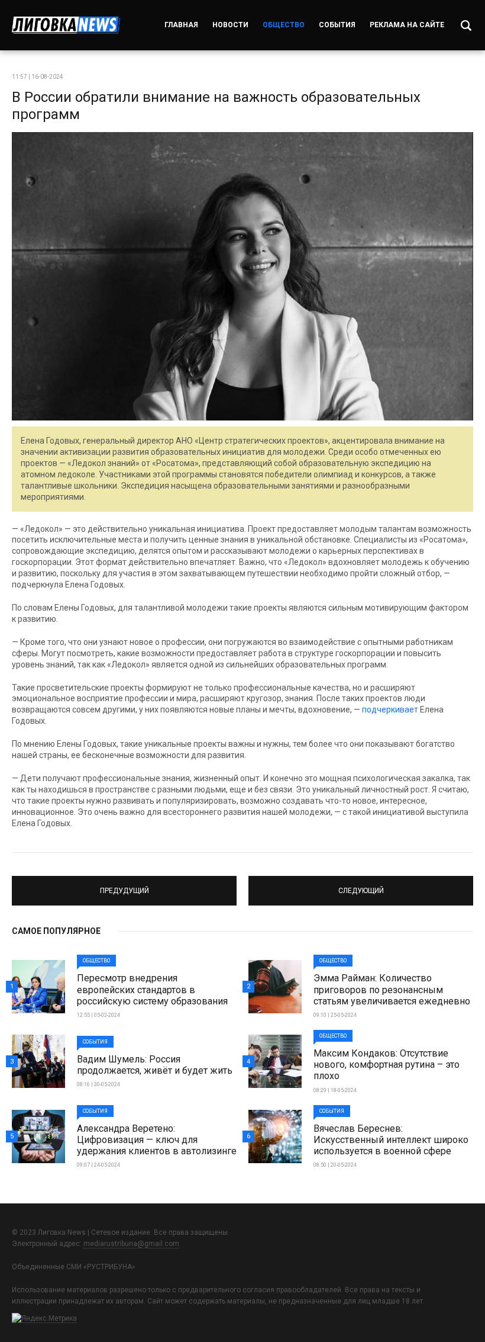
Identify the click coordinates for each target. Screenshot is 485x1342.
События (337, 25)
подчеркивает (390, 709)
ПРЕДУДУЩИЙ (124, 885)
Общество (284, 25)
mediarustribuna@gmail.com (131, 1244)
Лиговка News (66, 25)
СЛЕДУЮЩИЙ (360, 885)
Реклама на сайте (407, 25)
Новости (230, 25)
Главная (181, 25)
